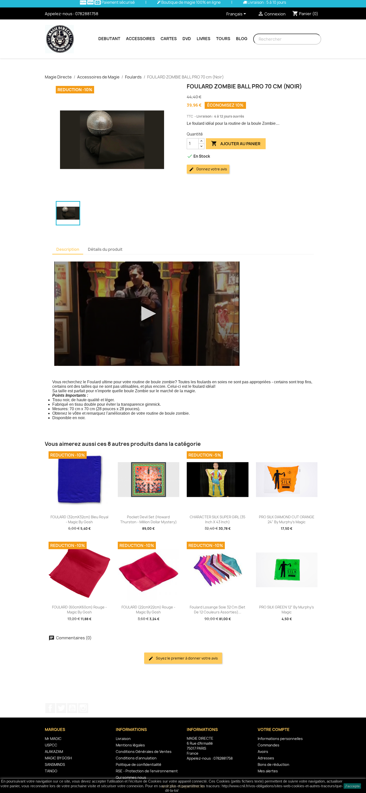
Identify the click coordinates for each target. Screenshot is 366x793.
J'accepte (352, 786)
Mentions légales (130, 745)
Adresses (266, 758)
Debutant (109, 38)
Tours (223, 38)
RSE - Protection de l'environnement (147, 771)
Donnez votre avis (211, 169)
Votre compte (274, 729)
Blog (241, 38)
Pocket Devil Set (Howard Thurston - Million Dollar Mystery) (148, 519)
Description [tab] (67, 249)
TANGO (51, 771)
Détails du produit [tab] (105, 249)
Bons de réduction (273, 764)
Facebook (50, 708)
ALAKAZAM (54, 751)
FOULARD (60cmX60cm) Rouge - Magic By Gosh (79, 609)
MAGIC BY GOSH (58, 758)
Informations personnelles (280, 738)
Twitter (61, 708)
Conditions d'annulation (136, 758)
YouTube (72, 708)
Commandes (268, 745)
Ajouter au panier (235, 143)
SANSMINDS (55, 764)
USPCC (51, 745)
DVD (187, 38)
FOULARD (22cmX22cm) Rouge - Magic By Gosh (148, 609)
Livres (203, 38)
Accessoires (140, 38)
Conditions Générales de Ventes (144, 751)
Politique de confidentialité (138, 764)
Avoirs (263, 751)
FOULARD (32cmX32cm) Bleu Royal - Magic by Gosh (79, 519)
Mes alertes (268, 771)
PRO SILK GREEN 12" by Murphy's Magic (286, 609)
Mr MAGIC (53, 738)
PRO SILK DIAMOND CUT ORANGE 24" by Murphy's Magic (286, 519)
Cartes (169, 38)
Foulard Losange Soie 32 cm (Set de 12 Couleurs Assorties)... (217, 609)
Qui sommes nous (131, 777)
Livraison (123, 738)
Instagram (83, 708)
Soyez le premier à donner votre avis (186, 658)
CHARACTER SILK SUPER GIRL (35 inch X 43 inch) (217, 519)
